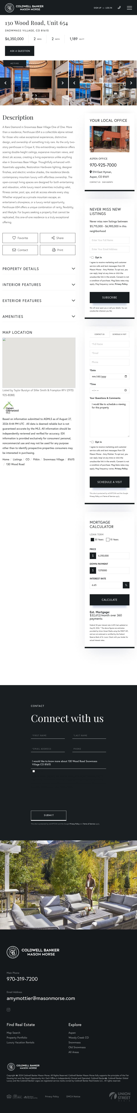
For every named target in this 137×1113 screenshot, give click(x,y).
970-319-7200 (22, 979)
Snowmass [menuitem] (74, 1042)
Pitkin (36, 459)
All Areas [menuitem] (73, 1052)
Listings (17, 459)
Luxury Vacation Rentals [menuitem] (20, 1042)
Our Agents (107, 182)
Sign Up (97, 8)
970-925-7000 (103, 165)
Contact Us (95, 182)
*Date (93, 370)
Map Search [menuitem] (13, 1033)
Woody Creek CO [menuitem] (78, 1037)
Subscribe (109, 297)
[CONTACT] (19, 51)
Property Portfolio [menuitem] (17, 1037)
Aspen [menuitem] (72, 1033)
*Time (93, 384)
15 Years (114, 539)
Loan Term (97, 534)
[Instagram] (8, 1009)
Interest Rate (98, 578)
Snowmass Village (53, 459)
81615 (71, 459)
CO (28, 459)
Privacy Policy (121, 284)
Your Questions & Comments (105, 398)
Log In (109, 8)
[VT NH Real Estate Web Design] (119, 1096)
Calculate (109, 599)
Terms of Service (109, 496)
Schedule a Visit (119, 334)
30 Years (99, 539)
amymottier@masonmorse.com (41, 998)
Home (6, 459)
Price (93, 549)
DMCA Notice (73, 1096)
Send (48, 816)
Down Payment (99, 563)
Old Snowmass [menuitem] (77, 1047)
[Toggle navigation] (129, 8)
